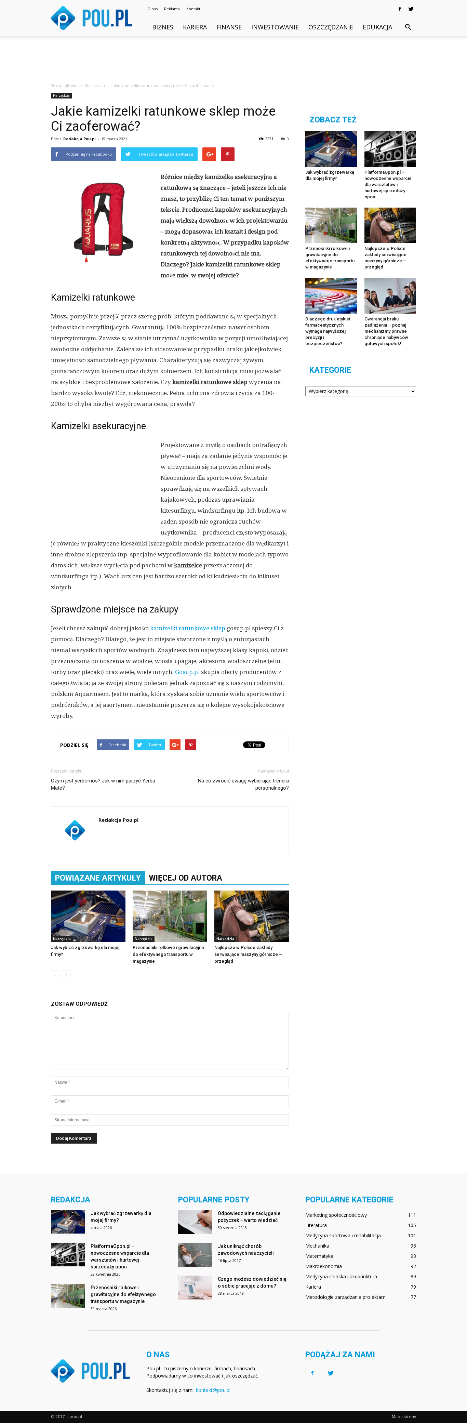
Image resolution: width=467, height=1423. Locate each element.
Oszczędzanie (330, 27)
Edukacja (377, 27)
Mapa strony (404, 1417)
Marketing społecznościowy (336, 1215)
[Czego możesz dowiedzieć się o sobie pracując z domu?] (195, 1288)
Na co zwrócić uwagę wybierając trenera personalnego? (243, 784)
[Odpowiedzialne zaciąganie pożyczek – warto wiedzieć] (195, 1222)
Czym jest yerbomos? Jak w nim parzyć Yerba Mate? (103, 784)
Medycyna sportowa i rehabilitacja (343, 1235)
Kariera (195, 27)
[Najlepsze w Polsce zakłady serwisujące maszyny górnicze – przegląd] (251, 916)
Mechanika (317, 1245)
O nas (152, 8)
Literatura (316, 1225)
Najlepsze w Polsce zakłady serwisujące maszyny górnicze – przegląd (248, 954)
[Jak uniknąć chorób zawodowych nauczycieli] (195, 1255)
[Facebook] (400, 9)
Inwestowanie (275, 27)
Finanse (229, 27)
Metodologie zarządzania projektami (346, 1297)
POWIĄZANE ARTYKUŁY (98, 878)
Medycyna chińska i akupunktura (341, 1276)
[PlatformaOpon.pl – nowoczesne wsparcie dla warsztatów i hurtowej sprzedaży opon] (390, 149)
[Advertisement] (233, 59)
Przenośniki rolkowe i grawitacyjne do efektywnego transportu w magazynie (168, 954)
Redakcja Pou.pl (79, 138)
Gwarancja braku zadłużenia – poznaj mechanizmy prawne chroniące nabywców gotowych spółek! (386, 331)
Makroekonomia (323, 1266)
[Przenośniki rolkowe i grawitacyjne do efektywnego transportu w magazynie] (170, 916)
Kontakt (193, 8)
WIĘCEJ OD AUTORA (185, 878)
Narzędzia (61, 95)
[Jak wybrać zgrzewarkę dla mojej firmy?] (88, 916)
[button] (408, 27)
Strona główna (65, 86)
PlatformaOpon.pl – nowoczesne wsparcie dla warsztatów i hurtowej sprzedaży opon (388, 184)
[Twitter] (411, 9)
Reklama (172, 8)
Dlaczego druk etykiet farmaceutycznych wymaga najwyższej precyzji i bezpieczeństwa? (327, 331)
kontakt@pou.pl (213, 1390)
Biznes (162, 27)
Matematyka (319, 1256)
